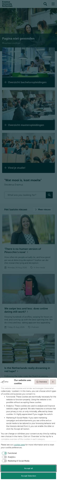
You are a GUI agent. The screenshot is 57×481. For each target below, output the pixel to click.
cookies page (19, 445)
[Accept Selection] (53, 381)
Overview (43, 382)
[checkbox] (9, 453)
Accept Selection (28, 476)
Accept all (28, 468)
